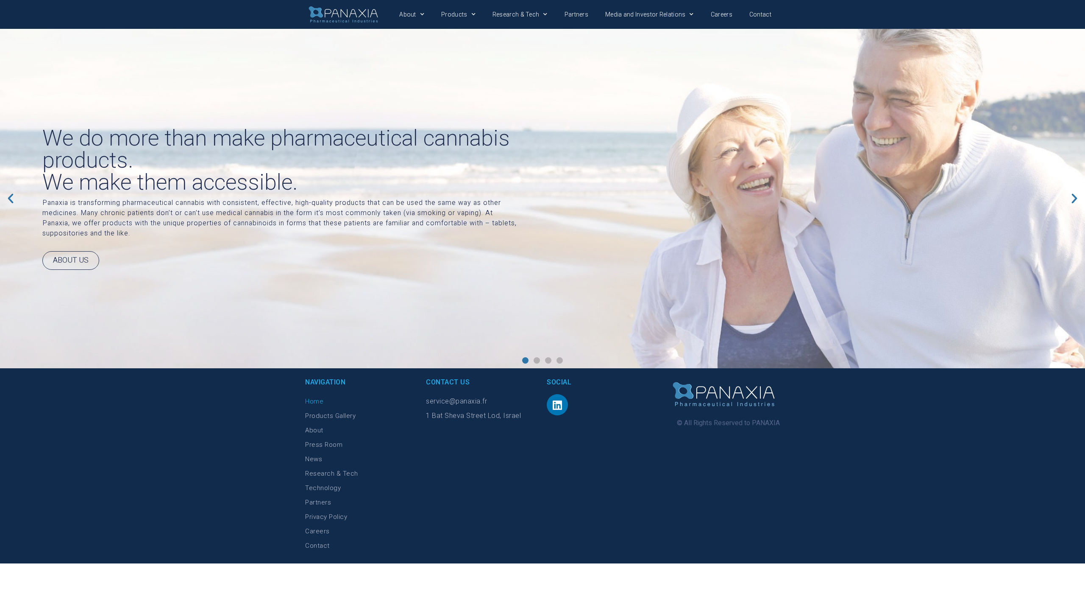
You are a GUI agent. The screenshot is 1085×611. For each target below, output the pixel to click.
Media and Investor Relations (645, 14)
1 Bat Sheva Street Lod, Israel (473, 416)
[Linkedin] (557, 404)
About (407, 14)
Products (454, 14)
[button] (525, 360)
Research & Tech (516, 14)
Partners (576, 14)
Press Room (323, 444)
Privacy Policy (326, 517)
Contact (760, 14)
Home (314, 401)
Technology (323, 488)
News (313, 459)
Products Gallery (330, 416)
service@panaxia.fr (456, 401)
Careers (721, 14)
